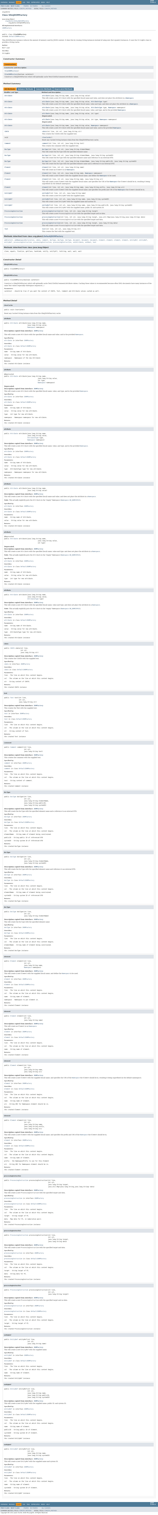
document (76, 240)
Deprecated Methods (63, 89)
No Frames (34, 6)
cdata (44, 131)
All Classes (46, 6)
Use (24, 2)
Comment (8, 143)
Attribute (8, 96)
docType (45, 149)
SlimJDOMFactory (11, 71)
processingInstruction (51, 211)
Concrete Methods (44, 89)
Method (28, 8)
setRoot (88, 242)
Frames (26, 6)
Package (12, 2)
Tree (28, 2)
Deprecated (35, 2)
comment (45, 143)
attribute (46, 96)
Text (6, 229)
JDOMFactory (7, 28)
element (45, 167)
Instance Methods (25, 89)
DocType (8, 149)
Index (43, 2)
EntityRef (8, 193)
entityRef (46, 193)
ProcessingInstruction (14, 211)
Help (48, 2)
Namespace (112, 107)
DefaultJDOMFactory (17, 36)
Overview (4, 2)
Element (8, 167)
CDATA (7, 131)
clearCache (46, 137)
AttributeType (96, 101)
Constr (22, 8)
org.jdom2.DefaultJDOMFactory (17, 21)
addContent (8, 240)
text (43, 229)
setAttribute (78, 242)
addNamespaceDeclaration (24, 240)
